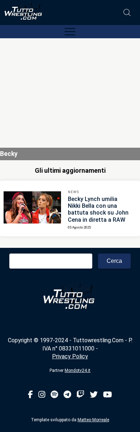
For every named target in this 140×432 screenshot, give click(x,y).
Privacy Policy (70, 356)
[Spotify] (54, 395)
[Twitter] (94, 395)
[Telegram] (67, 395)
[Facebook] (30, 395)
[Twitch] (80, 395)
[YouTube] (107, 395)
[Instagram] (41, 395)
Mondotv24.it (77, 370)
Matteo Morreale (93, 419)
